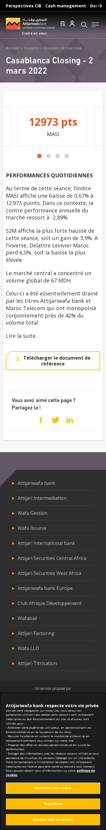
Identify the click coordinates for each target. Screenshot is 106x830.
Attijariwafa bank (36, 483)
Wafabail (27, 618)
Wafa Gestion (32, 513)
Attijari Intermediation (42, 498)
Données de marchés (63, 48)
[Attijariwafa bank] (30, 23)
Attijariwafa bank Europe (45, 588)
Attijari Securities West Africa (49, 573)
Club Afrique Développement (50, 603)
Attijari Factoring (36, 633)
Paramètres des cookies (53, 788)
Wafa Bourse (32, 528)
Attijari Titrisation (37, 663)
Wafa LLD (28, 648)
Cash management (65, 6)
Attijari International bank (46, 543)
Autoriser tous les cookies (53, 819)
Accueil (12, 48)
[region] (53, 761)
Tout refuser (53, 804)
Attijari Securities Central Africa (52, 558)
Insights (31, 48)
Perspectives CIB (23, 6)
